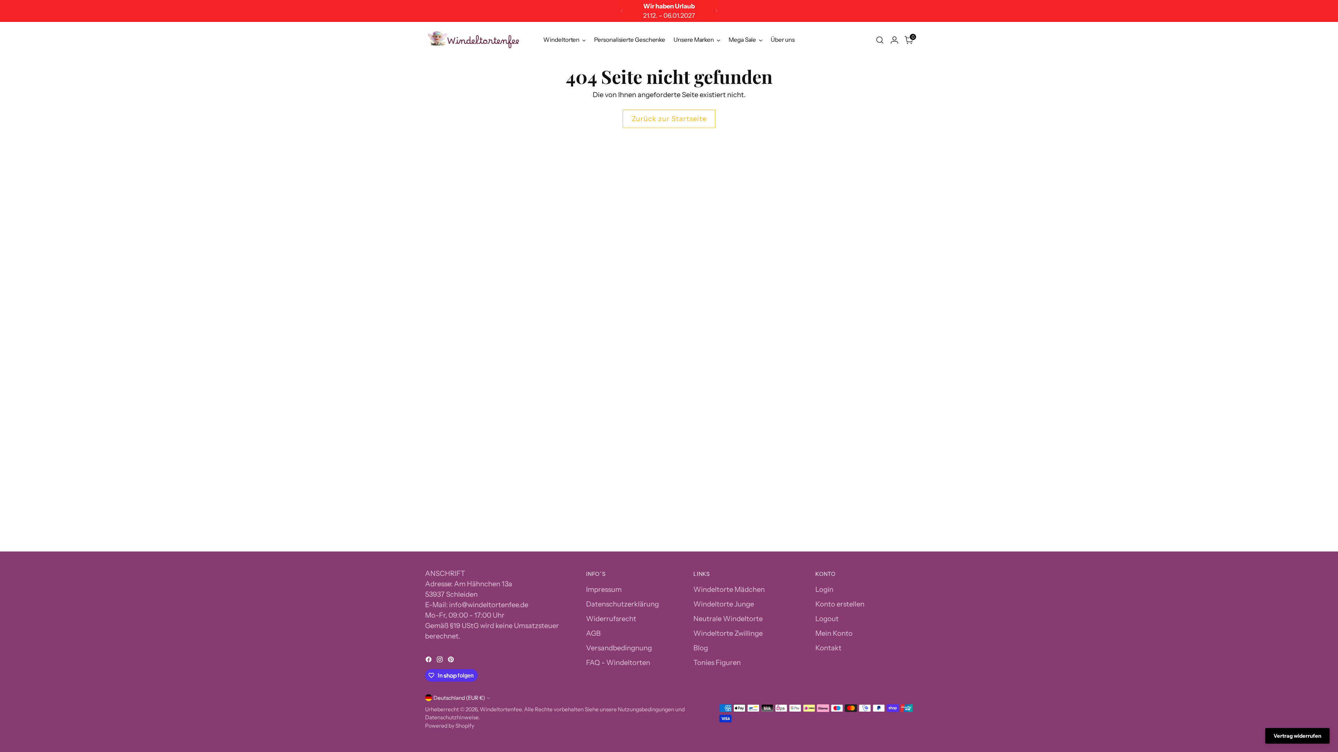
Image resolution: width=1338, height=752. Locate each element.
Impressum (604, 589)
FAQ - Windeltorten (618, 662)
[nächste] (716, 11)
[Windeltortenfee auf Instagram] (440, 660)
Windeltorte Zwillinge (728, 633)
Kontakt (828, 648)
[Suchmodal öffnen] (880, 40)
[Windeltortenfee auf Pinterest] (451, 660)
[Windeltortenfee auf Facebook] (429, 660)
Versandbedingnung (619, 648)
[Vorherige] (622, 11)
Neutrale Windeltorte (728, 618)
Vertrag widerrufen (1297, 736)
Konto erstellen (839, 604)
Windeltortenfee (501, 709)
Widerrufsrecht (611, 618)
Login (824, 589)
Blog (700, 648)
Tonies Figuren (717, 662)
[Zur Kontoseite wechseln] (894, 40)
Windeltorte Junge (723, 604)
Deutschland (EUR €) (459, 698)
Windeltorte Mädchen (729, 589)
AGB (593, 633)
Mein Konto (834, 633)
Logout (827, 618)
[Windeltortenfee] (474, 40)
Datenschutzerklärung (622, 604)
